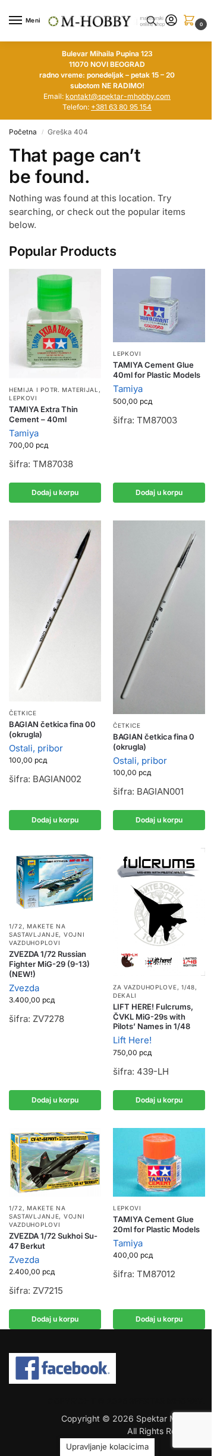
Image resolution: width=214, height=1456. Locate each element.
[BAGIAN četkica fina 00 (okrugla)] (55, 611)
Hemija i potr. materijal (54, 389)
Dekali (125, 995)
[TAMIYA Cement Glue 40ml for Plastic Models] (159, 305)
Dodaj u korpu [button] (55, 492)
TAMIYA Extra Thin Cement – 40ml (43, 414)
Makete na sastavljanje (37, 930)
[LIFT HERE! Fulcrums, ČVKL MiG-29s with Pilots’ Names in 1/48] (159, 911)
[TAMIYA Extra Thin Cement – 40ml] (55, 323)
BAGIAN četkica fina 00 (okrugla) (52, 729)
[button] (191, 21)
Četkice (23, 712)
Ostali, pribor (36, 748)
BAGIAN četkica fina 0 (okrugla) (153, 741)
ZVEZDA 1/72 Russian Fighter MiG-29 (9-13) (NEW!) (49, 964)
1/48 (188, 987)
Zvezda (24, 988)
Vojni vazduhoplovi (46, 938)
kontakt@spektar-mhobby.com (118, 96)
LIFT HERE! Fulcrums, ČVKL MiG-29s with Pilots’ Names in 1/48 (153, 1016)
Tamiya (24, 433)
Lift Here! (132, 1040)
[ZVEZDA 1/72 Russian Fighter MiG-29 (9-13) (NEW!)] (55, 881)
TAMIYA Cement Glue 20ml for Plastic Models (156, 1224)
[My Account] (171, 21)
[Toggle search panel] (152, 20)
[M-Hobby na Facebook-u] (107, 1368)
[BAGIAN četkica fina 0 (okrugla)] (159, 617)
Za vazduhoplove (145, 987)
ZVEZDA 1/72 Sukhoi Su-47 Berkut (53, 1241)
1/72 (16, 926)
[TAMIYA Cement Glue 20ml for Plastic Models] (159, 1162)
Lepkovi (23, 397)
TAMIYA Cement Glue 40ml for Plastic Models (156, 370)
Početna (23, 131)
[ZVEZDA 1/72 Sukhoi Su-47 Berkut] (55, 1162)
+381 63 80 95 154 (121, 106)
